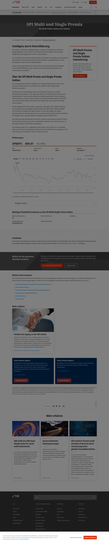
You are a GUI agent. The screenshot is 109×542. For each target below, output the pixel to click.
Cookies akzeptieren (90, 537)
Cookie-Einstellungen (76, 537)
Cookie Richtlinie (24, 539)
